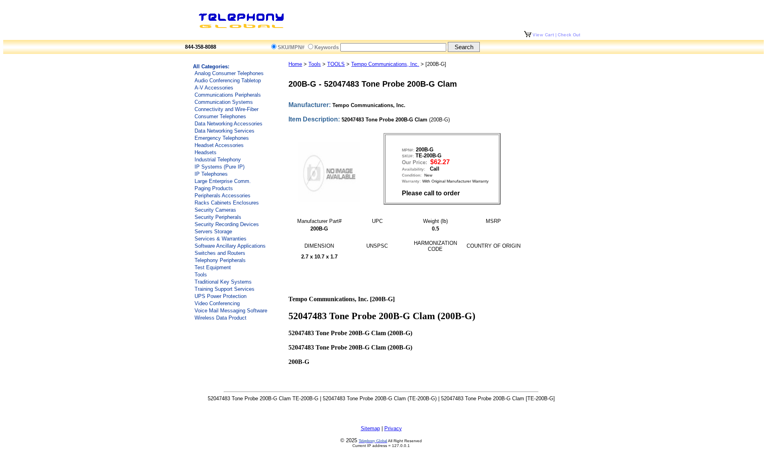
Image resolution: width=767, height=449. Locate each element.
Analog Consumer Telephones (229, 73)
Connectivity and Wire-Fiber (226, 109)
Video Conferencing (217, 303)
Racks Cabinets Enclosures (227, 203)
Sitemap (370, 428)
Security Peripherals (218, 217)
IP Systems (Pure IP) (219, 167)
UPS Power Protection (220, 296)
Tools (201, 275)
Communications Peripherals (228, 95)
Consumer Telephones (220, 116)
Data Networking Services (224, 131)
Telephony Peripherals (220, 260)
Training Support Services (224, 289)
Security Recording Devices (227, 224)
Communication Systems (224, 102)
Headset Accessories (219, 145)
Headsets (206, 152)
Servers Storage (213, 231)
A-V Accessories (214, 88)
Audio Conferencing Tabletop (228, 80)
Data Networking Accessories (228, 124)
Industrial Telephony (218, 160)
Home (295, 64)
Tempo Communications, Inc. (385, 64)
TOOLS (336, 64)
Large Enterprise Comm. (223, 181)
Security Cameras (215, 210)
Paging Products (214, 188)
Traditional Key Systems (223, 282)
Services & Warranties (220, 239)
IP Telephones (211, 174)
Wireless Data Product (220, 318)
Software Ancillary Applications (230, 246)
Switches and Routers (220, 253)
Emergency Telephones (222, 138)
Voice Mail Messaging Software (231, 311)
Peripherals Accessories (222, 196)
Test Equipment (213, 267)
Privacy (393, 428)
